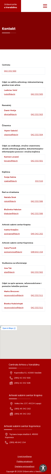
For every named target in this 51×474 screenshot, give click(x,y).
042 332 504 (37, 134)
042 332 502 (37, 272)
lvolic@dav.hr (9, 94)
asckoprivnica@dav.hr (13, 252)
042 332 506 (37, 201)
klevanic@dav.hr (11, 160)
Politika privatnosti (25, 461)
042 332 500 (10, 71)
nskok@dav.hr (10, 201)
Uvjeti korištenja (24, 456)
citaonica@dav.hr (11, 134)
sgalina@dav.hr (10, 181)
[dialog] (43, 468)
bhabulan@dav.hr (11, 213)
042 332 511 (37, 295)
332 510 (39, 181)
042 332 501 (37, 160)
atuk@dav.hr (9, 272)
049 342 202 (37, 233)
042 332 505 (37, 94)
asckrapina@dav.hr (12, 233)
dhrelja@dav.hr (10, 114)
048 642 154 (37, 252)
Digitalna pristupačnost (24, 466)
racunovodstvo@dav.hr (14, 295)
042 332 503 (37, 114)
